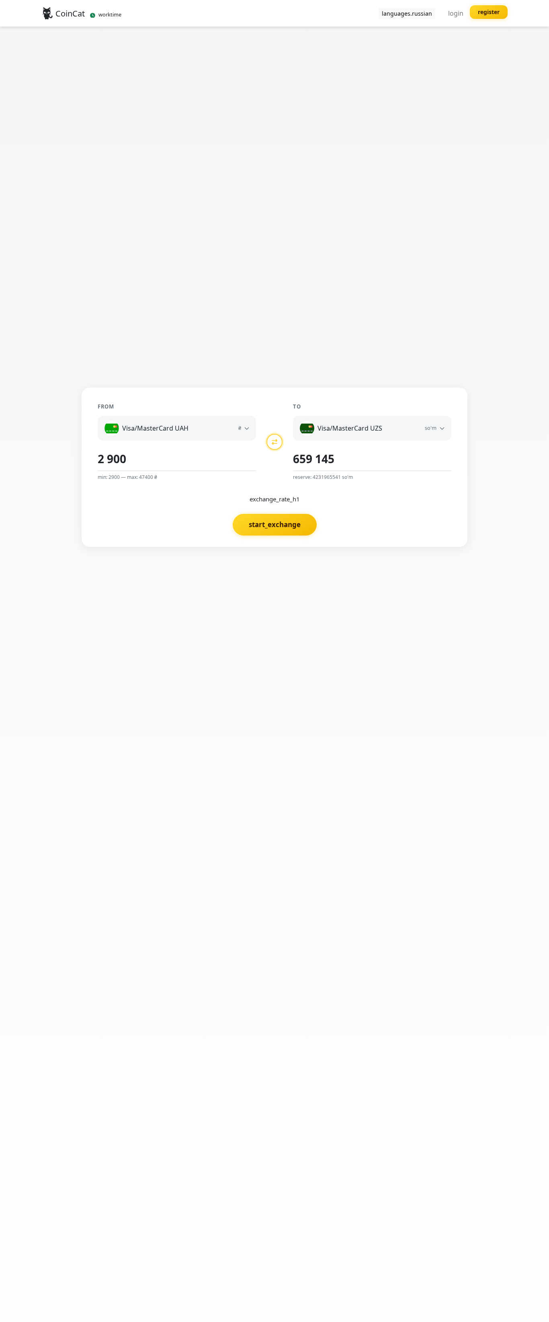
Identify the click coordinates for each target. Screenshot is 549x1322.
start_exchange (275, 524)
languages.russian (407, 13)
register (489, 12)
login (455, 13)
